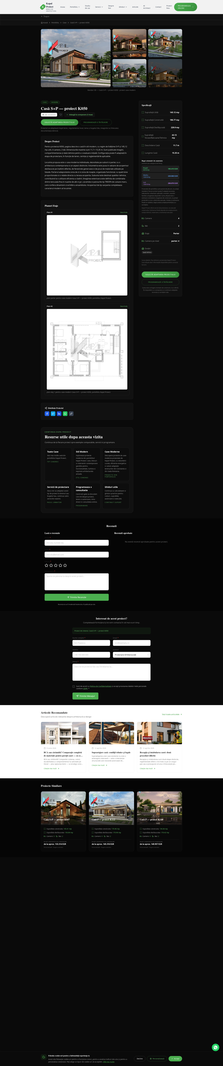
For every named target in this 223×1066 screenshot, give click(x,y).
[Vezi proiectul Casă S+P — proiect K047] (63, 821)
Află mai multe (108, 1062)
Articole (135, 7)
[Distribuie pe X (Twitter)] (53, 413)
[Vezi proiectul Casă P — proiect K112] (111, 821)
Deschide (123, 212)
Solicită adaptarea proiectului (60, 122)
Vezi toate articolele (170, 714)
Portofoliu (74, 7)
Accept (176, 1059)
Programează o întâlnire (96, 122)
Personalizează (158, 1059)
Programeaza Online (184, 7)
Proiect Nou (169, 7)
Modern (54, 102)
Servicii (98, 7)
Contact (158, 7)
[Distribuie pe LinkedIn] (59, 413)
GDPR (85, 688)
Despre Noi (111, 7)
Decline (140, 1059)
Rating (48, 561)
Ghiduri (122, 7)
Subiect (116, 650)
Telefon (75, 650)
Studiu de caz (87, 7)
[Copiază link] (71, 413)
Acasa (62, 7)
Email (47, 549)
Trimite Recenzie (78, 597)
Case (45, 102)
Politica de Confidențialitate (100, 686)
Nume (48, 538)
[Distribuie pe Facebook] (47, 413)
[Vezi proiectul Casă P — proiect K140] (159, 821)
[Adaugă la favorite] (61, 114)
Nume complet (78, 638)
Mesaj (75, 661)
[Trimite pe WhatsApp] (65, 413)
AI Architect (146, 7)
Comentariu (50, 571)
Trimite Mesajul (87, 696)
